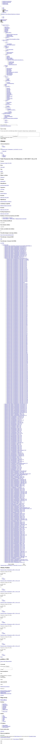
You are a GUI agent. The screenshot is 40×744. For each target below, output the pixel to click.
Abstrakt (8, 56)
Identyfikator (7, 80)
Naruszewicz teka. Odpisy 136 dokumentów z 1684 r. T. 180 (15, 555)
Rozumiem (21, 739)
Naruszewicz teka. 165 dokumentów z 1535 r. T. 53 (13, 439)
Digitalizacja (9, 108)
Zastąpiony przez (9, 96)
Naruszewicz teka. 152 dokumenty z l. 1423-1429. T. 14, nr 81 (17, 336)
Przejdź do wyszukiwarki (6, 2)
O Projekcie (4, 113)
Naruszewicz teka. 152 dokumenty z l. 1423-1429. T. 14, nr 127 (17, 379)
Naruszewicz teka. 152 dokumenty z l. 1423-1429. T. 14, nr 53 (17, 309)
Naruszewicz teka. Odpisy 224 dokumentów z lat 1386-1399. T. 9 (15, 253)
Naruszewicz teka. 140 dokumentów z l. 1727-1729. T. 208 (14, 557)
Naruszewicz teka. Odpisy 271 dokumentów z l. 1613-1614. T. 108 (16, 491)
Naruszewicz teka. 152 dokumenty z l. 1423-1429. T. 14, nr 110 (17, 363)
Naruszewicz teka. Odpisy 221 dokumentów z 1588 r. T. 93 (14, 477)
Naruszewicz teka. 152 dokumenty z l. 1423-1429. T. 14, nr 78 (17, 333)
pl (2, 7)
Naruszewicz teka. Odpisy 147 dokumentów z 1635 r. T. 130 (15, 511)
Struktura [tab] (4, 156)
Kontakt (10, 111)
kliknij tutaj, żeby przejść (4, 197)
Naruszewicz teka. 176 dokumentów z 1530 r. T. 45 (13, 432)
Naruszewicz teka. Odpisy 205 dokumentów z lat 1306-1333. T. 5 (15, 249)
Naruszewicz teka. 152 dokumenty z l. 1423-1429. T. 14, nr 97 (17, 351)
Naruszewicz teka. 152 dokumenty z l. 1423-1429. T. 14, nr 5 (17, 264)
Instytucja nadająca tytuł (13, 64)
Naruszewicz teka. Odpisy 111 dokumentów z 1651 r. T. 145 (15, 525)
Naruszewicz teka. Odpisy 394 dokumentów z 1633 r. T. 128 (15, 509)
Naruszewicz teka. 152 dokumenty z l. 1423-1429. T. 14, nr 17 (17, 275)
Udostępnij (6, 10)
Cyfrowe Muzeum (5, 217)
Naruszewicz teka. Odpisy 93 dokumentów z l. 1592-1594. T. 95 (15, 479)
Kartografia (6, 30)
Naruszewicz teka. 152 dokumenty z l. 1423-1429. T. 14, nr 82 (17, 337)
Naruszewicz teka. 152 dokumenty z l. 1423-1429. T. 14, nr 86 (17, 340)
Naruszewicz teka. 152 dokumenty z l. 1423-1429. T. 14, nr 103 (17, 356)
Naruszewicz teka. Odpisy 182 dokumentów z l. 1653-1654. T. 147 (16, 527)
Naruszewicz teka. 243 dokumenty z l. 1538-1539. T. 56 (14, 442)
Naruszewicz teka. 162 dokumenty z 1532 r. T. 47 (13, 434)
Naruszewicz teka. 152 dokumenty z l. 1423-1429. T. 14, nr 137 (17, 388)
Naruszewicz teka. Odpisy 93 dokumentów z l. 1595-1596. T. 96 (15, 480)
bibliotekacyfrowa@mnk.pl (4, 686)
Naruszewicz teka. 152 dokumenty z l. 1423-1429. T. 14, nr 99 (17, 353)
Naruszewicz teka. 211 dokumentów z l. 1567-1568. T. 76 (14, 461)
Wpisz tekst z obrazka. (9, 137)
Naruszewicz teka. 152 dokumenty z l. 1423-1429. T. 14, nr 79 (17, 334)
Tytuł (3, 715)
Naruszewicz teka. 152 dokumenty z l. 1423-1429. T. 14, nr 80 (17, 335)
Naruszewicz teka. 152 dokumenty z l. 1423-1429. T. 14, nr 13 (17, 272)
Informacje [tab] (4, 155)
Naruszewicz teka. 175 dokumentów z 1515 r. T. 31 (13, 419)
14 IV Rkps (2, 189)
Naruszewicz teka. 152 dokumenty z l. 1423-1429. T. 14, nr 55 (17, 311)
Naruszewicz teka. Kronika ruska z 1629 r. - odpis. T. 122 (14, 503)
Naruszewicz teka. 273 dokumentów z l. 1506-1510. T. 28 (14, 416)
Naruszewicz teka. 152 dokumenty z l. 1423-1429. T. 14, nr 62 (17, 318)
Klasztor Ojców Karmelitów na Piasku (13, 39)
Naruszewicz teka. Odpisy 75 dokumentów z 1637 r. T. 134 (14, 515)
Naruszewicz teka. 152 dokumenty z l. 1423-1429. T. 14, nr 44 (17, 301)
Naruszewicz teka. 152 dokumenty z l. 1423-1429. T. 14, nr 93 (17, 347)
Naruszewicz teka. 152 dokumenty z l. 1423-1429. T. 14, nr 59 (17, 315)
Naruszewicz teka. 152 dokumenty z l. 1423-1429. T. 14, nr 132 (17, 384)
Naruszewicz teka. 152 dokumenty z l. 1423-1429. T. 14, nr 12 (17, 271)
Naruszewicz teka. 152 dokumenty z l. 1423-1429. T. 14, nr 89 (17, 343)
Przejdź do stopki (5, 4)
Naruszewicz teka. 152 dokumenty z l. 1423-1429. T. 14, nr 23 (17, 281)
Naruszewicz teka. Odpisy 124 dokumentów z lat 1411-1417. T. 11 (16, 255)
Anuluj (2, 138)
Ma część (8, 88)
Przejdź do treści (5, 3)
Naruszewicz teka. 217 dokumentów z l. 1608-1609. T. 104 (14, 487)
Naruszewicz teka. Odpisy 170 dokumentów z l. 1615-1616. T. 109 (16, 492)
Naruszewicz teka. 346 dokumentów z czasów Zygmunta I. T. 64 (15, 450)
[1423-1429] (2, 167)
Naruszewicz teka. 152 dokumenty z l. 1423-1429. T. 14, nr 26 (17, 284)
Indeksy (3, 40)
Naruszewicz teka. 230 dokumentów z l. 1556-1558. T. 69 (14, 454)
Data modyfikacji (9, 73)
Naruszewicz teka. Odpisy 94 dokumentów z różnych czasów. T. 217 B (16, 560)
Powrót (2, 22)
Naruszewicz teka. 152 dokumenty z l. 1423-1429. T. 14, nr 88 (17, 342)
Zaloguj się (4, 12)
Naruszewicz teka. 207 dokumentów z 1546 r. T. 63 (13, 449)
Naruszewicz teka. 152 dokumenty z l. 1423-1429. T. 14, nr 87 (17, 341)
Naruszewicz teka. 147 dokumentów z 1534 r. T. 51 (13, 437)
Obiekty (6, 120)
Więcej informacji (16, 739)
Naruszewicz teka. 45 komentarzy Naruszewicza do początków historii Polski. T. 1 (18, 245)
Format (6, 76)
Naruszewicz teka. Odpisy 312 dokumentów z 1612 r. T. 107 (15, 490)
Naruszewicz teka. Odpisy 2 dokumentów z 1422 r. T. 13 (14, 257)
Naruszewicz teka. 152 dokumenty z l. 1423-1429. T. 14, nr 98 (17, 352)
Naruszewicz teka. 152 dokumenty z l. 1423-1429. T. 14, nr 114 (17, 367)
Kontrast (4, 9)
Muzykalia (6, 29)
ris (2, 145)
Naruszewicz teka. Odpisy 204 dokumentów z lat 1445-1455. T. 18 (16, 406)
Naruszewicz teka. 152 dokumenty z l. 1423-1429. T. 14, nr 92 (17, 346)
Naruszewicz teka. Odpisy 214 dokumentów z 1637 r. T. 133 (15, 514)
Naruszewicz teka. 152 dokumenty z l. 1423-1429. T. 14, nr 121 (17, 373)
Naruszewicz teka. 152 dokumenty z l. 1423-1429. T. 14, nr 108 (17, 361)
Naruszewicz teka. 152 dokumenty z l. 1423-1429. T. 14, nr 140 (17, 391)
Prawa (6, 100)
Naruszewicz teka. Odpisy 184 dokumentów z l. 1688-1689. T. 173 (16, 551)
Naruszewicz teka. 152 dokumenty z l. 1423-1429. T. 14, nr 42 (17, 299)
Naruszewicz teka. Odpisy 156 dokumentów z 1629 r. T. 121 (15, 502)
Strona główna (3, 699)
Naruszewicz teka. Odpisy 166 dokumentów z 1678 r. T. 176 (15, 554)
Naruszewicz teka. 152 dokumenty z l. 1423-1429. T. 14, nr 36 (17, 293)
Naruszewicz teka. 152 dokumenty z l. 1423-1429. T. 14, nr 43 (17, 300)
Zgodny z (8, 99)
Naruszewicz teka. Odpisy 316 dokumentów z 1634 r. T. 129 (15, 510)
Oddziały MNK (8, 32)
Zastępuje (8, 95)
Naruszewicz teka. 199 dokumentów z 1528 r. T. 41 (13, 428)
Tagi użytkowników (10, 49)
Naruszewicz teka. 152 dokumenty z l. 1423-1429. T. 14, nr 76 (17, 331)
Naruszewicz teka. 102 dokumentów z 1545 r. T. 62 (13, 448)
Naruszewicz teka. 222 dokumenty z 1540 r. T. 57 (13, 443)
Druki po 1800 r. (7, 27)
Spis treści (8, 57)
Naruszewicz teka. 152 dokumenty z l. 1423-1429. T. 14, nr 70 (17, 325)
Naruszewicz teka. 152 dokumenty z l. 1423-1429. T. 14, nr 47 (17, 304)
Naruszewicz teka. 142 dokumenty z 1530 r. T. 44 (13, 431)
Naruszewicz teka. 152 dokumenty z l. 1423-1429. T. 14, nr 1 (17, 260)
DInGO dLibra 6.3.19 (18, 736)
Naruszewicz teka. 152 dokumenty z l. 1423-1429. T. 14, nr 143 (17, 394)
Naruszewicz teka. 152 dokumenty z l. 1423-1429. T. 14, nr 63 (17, 319)
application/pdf (2, 181)
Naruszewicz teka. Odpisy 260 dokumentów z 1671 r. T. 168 (15, 547)
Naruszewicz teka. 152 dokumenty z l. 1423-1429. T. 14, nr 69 (17, 324)
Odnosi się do (9, 93)
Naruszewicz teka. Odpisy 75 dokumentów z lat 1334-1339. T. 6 (15, 250)
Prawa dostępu (9, 102)
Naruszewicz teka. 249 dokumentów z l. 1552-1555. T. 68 (14, 453)
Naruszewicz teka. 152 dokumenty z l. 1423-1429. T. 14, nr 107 (17, 360)
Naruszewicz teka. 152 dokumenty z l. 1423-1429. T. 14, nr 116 (17, 369)
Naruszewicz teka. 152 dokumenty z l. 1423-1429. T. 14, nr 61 (17, 317)
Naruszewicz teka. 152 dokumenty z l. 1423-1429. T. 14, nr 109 (17, 362)
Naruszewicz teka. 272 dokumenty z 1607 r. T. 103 (13, 486)
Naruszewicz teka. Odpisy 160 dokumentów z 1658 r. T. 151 (15, 531)
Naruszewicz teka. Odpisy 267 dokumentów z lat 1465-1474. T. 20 (16, 408)
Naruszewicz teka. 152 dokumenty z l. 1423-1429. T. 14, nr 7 (17, 266)
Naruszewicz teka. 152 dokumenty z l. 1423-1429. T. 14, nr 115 (17, 368)
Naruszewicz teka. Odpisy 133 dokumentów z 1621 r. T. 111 (15, 494)
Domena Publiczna (3, 193)
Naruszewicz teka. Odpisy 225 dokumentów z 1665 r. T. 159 (15, 538)
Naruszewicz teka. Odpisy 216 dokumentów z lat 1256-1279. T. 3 (15, 247)
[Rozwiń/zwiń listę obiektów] (9, 37)
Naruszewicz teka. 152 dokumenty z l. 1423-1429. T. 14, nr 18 (17, 276)
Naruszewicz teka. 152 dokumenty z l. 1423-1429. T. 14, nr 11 (17, 270)
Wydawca (6, 65)
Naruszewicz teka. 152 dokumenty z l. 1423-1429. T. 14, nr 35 (17, 292)
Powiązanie (7, 86)
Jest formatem (9, 92)
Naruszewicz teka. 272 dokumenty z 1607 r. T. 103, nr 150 (10, 635)
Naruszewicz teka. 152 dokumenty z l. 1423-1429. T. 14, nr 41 (17, 298)
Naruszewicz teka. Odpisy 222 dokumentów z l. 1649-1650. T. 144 (16, 524)
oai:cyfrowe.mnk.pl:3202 (4, 185)
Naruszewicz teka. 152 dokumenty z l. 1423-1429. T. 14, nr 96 (17, 350)
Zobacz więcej (4, 711)
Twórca (6, 45)
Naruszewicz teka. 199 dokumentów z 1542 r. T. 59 (13, 445)
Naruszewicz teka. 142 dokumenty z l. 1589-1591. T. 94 (14, 478)
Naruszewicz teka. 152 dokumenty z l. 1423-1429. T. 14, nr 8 (17, 267)
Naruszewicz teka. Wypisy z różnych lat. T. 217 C (13, 561)
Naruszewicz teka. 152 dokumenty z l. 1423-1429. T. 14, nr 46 (17, 303)
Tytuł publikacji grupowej (11, 44)
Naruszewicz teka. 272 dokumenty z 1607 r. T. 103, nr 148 (10, 569)
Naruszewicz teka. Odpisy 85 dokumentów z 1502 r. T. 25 (14, 413)
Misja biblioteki (7, 115)
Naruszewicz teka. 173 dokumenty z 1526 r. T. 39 (13, 426)
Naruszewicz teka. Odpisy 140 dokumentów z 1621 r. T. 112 (15, 495)
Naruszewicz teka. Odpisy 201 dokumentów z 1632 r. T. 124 (15, 505)
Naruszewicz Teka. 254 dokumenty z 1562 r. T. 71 (13, 456)
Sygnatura (8, 82)
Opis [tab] (3, 154)
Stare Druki (6, 26)
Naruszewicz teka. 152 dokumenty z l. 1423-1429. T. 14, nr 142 (17, 393)
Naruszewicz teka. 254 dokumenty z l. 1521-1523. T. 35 (14, 422)
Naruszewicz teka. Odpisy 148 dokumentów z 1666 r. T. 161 (15, 540)
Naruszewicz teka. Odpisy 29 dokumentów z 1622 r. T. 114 (14, 497)
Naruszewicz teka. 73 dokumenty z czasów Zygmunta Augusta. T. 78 (16, 463)
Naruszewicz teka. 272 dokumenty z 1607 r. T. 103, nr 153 (10, 602)
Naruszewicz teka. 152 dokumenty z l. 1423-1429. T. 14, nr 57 (17, 313)
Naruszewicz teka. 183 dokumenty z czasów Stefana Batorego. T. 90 (16, 474)
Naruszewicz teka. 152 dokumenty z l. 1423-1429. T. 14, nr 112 (17, 365)
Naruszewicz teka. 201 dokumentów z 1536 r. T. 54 (13, 440)
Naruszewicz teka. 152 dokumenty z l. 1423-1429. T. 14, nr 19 (17, 277)
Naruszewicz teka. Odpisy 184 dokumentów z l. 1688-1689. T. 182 (16, 556)
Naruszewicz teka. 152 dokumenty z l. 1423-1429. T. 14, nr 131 (17, 383)
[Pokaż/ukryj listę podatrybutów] (7, 54)
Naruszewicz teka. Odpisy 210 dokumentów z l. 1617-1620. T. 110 (16, 493)
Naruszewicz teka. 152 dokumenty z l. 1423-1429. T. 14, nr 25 (17, 283)
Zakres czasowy (9, 53)
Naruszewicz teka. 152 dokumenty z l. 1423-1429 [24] (16, 282)
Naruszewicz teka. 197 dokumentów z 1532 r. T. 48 (13, 435)
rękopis (1, 171)
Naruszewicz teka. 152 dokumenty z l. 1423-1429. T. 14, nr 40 (17, 297)
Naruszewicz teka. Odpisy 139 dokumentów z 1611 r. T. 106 (15, 489)
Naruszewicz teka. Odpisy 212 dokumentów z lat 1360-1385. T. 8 (15, 252)
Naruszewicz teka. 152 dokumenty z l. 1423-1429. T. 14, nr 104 (17, 357)
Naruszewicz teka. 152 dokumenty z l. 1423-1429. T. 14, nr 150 (17, 401)
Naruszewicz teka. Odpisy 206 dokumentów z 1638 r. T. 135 (15, 516)
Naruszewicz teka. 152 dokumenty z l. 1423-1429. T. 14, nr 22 (17, 280)
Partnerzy (7, 37)
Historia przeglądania (7, 118)
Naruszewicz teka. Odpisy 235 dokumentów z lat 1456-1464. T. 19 (16, 407)
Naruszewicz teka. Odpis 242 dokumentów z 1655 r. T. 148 (14, 528)
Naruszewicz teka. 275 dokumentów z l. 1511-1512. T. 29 (14, 417)
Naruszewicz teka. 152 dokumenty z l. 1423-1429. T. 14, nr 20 (17, 278)
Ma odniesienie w (9, 94)
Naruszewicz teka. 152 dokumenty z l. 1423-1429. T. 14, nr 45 (17, 302)
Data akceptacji (9, 70)
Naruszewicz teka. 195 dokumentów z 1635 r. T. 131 (13, 512)
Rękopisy (6, 31)
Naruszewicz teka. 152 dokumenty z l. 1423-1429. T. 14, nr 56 (17, 312)
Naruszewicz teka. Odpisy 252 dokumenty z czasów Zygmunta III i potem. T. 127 (18, 508)
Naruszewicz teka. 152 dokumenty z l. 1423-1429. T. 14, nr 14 (17, 273)
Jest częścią (8, 89)
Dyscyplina (10, 63)
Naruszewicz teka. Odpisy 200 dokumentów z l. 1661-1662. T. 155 (16, 534)
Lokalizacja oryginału (11, 109)
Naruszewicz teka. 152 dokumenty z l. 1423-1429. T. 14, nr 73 (17, 328)
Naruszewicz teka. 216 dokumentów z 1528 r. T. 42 (13, 429)
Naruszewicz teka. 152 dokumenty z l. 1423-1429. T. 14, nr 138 (17, 389)
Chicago (1, 669)
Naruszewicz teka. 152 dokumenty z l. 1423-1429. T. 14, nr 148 (17, 399)
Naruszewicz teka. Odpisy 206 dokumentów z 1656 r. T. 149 (15, 529)
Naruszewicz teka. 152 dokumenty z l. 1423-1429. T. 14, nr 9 (17, 268)
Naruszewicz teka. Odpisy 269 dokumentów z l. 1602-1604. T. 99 (15, 483)
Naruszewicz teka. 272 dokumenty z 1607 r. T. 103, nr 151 (10, 624)
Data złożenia (9, 69)
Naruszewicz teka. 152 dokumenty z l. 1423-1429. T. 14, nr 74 (17, 329)
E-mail (1, 136)
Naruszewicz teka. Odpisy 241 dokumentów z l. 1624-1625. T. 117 (16, 499)
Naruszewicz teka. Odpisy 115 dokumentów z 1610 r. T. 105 (15, 488)
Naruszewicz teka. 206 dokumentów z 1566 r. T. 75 (13, 460)
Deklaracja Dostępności (8, 116)
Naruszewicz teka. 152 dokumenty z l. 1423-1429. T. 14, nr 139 (17, 390)
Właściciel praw (8, 104)
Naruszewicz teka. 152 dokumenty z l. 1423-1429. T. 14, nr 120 (17, 372)
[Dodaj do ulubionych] (0, 575)
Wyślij (5, 138)
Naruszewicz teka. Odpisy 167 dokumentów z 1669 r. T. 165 (15, 544)
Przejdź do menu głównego (7, 1)
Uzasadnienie (15, 136)
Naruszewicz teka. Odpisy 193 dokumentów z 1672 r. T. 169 (15, 548)
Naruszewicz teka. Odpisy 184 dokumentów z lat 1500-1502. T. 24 (16, 412)
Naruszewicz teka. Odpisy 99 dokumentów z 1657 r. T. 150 (14, 530)
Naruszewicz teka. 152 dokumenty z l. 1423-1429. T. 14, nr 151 (17, 402)
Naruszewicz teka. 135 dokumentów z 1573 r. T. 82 (13, 467)
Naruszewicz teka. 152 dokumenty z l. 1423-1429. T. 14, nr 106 (17, 359)
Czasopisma (7, 28)
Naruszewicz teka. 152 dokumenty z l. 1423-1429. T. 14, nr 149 (17, 400)
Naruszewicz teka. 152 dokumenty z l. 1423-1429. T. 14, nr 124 (17, 376)
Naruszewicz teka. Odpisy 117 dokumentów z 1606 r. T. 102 (15, 485)
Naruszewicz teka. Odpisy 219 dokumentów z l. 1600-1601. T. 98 (15, 482)
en (3, 7)
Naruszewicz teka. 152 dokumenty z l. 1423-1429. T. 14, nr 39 (17, 296)
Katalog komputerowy (8, 112)
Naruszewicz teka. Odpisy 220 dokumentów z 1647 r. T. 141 (15, 521)
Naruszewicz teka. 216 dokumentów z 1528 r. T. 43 (13, 430)
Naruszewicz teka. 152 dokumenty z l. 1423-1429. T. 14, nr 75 (17, 330)
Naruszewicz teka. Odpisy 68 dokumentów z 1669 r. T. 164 (14, 543)
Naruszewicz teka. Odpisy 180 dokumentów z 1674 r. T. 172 (15, 550)
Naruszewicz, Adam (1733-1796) (5, 163)
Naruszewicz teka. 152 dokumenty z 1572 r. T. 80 (13, 465)
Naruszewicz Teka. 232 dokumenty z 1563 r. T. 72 (13, 457)
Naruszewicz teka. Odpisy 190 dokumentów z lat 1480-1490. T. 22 (16, 410)
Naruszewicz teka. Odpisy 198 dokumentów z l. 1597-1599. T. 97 (15, 481)
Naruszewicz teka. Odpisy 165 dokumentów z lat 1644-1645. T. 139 (16, 519)
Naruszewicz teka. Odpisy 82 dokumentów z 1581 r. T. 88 (14, 472)
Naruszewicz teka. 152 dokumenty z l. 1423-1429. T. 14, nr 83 (17, 338)
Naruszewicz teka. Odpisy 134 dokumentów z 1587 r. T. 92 (14, 476)
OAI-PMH (2, 243)
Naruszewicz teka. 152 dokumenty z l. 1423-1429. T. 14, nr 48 (17, 305)
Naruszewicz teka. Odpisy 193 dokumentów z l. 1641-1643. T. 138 (16, 518)
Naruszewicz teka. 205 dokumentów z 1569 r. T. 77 (13, 462)
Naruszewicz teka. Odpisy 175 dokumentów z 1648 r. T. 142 (15, 522)
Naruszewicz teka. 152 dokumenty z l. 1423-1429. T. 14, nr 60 (17, 316)
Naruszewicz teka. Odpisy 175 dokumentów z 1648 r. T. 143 (15, 523)
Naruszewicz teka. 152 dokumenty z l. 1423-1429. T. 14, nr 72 (17, 327)
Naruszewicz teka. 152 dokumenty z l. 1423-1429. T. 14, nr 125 (17, 377)
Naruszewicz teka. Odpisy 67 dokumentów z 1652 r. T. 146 (14, 526)
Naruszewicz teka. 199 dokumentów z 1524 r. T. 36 (13, 423)
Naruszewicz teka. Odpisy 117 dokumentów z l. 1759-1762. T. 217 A (16, 559)
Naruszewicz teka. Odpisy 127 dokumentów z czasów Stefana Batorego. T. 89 (17, 473)
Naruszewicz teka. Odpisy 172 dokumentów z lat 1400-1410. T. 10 (16, 254)
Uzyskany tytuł (11, 61)
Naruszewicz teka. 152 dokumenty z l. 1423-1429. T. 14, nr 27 (17, 285)
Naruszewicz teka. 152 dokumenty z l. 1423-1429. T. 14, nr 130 (17, 382)
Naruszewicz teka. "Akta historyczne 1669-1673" (13, 558)
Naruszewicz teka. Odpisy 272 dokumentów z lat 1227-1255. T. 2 (15, 246)
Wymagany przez (9, 98)
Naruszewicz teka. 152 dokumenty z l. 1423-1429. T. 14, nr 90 (17, 344)
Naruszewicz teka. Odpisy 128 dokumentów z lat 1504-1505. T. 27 (16, 415)
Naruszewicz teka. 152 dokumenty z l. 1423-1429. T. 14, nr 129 (17, 381)
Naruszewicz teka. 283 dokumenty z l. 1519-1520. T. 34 (14, 421)
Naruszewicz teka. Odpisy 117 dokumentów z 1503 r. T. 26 (14, 414)
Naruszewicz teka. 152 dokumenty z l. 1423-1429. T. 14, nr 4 (17, 263)
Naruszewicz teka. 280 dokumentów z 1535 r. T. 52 (13, 438)
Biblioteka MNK (9, 35)
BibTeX (3, 146)
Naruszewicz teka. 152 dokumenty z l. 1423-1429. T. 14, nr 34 (17, 291)
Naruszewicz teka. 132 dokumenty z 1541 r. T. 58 (13, 444)
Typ (5, 75)
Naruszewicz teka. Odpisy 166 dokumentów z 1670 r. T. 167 (15, 546)
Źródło (6, 84)
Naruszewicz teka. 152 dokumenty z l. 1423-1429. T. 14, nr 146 (17, 397)
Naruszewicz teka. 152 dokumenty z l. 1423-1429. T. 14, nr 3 (17, 262)
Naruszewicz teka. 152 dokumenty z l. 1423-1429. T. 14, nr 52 (17, 308)
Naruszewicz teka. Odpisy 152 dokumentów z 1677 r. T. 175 (15, 553)
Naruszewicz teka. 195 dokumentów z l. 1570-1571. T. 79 (14, 464)
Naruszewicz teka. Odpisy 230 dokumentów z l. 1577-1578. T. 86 (15, 470)
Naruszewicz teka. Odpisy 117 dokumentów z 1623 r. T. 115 (15, 498)
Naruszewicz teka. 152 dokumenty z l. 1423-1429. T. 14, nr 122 (17, 374)
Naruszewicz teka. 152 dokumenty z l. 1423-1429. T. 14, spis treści (18, 259)
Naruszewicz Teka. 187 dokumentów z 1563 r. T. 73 (13, 458)
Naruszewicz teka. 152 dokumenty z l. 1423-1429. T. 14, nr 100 (17, 354)
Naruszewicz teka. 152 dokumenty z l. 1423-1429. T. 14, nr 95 (17, 349)
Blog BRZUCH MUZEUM (5, 691)
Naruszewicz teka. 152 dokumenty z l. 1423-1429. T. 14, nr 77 (17, 332)
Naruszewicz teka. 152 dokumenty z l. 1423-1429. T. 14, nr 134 (17, 386)
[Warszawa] (2, 177)
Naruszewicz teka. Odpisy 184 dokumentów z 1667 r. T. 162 (15, 541)
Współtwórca (7, 46)
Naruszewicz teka (5, 244)
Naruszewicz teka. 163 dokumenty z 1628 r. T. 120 (13, 501)
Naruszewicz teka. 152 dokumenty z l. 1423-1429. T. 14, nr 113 (17, 366)
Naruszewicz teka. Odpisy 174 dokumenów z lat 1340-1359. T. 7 (15, 251)
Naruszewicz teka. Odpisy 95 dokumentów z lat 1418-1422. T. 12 (15, 256)
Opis (6, 54)
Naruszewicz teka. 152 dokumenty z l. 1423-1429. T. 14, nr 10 (17, 269)
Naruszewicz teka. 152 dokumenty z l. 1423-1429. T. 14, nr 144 (17, 395)
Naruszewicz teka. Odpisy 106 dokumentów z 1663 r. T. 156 (15, 535)
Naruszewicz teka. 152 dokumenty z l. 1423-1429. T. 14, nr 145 (17, 396)
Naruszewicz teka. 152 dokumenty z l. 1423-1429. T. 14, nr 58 (17, 314)
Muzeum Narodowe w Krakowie (5, 201)
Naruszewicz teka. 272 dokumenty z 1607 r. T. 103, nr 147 (10, 580)
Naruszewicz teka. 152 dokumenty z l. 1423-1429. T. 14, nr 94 (17, 348)
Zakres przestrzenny (10, 52)
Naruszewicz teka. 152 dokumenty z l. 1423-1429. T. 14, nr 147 (17, 398)
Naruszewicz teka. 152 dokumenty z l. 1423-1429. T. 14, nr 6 (17, 265)
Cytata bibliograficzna (10, 83)
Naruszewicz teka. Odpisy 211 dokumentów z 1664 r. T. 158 (15, 537)
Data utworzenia (9, 68)
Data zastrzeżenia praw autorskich (12, 72)
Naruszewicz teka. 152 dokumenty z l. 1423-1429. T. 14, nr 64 (17, 320)
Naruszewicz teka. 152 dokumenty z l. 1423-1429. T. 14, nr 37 (17, 294)
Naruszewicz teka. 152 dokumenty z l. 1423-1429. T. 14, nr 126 (17, 378)
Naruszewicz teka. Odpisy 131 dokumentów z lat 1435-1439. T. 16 (16, 404)
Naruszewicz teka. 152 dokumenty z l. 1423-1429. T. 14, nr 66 (17, 322)
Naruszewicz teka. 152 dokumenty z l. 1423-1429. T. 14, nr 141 (17, 392)
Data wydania (9, 71)
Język (5, 85)
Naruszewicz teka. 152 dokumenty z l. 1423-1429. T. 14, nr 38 (17, 295)
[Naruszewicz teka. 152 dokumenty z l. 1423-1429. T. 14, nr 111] (11, 149)
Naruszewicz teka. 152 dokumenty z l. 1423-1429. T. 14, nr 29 (17, 287)
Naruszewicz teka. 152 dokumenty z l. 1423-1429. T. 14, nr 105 (17, 358)
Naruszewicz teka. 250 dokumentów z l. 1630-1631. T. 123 (14, 504)
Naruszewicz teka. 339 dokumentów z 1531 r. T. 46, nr (14, 433)
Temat (6, 47)
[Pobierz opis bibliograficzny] (0, 576)
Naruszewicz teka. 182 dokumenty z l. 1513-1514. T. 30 (14, 418)
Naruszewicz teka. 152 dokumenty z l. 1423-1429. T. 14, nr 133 (17, 385)
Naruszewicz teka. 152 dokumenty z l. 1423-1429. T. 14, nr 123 (17, 375)
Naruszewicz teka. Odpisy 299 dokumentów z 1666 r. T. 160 (15, 539)
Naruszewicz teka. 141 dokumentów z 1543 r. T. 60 (13, 446)
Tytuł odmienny (9, 43)
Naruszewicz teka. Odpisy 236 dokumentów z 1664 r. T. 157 (15, 536)
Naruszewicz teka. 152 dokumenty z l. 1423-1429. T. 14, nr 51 (17, 307)
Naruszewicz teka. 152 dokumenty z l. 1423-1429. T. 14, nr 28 (17, 286)
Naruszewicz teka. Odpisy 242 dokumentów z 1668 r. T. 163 (15, 542)
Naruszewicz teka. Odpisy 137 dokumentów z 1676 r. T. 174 (15, 552)
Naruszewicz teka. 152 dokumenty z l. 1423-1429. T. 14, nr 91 (17, 345)
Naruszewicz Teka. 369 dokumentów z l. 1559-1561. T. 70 (14, 455)
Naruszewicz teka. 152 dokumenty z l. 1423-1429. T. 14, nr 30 (17, 288)
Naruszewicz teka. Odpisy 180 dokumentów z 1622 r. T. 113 (15, 496)
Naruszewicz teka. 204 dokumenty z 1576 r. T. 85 (13, 469)
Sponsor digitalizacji (10, 58)
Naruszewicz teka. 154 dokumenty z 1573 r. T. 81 (13, 466)
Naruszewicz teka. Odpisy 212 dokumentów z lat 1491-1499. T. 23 (16, 411)
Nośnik (8, 79)
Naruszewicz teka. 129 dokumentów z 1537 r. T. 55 (13, 441)
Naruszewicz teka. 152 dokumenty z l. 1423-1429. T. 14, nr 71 (17, 326)
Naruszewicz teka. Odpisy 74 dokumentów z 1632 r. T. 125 (14, 506)
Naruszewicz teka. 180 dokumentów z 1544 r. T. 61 (13, 447)
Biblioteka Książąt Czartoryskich (12, 34)
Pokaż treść (4, 151)
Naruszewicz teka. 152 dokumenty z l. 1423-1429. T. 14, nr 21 (17, 279)
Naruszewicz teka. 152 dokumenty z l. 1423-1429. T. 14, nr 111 (17, 364)
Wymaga (8, 97)
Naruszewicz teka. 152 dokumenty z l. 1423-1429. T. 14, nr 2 (17, 261)
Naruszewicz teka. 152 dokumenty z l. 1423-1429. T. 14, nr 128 (17, 380)
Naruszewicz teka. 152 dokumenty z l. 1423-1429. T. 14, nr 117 (17, 370)
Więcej (1, 656)
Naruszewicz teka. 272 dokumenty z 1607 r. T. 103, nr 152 (10, 613)
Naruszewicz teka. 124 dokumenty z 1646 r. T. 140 (13, 520)
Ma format (8, 91)
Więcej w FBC (3, 661)
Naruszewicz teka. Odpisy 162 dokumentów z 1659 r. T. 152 (15, 532)
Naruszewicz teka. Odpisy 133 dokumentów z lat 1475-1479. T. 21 (16, 409)
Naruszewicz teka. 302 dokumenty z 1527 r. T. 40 (13, 427)
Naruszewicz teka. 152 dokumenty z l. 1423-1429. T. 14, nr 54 (17, 310)
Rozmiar (8, 78)
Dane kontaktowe (5, 727)
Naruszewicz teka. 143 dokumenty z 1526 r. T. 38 (13, 425)
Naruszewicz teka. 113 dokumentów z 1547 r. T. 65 (13, 451)
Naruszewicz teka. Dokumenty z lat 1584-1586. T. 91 (13, 475)
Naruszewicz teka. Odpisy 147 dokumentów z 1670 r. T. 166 (15, 545)
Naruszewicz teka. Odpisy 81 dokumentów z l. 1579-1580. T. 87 (15, 471)
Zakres (6, 50)
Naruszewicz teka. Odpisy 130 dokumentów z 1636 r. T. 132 (15, 513)
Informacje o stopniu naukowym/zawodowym (15, 59)
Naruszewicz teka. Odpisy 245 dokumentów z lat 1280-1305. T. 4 (15, 248)
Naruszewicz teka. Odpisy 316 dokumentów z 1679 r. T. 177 (15, 562)
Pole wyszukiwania (3, 124)
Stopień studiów (11, 62)
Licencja (8, 103)
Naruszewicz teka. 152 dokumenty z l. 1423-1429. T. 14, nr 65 (17, 321)
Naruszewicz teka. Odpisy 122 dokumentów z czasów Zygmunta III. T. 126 (17, 507)
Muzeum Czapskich (10, 36)
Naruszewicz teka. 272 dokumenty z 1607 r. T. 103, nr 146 (10, 591)
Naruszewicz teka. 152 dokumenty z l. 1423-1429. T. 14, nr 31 (17, 289)
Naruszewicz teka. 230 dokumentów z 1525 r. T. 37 (13, 424)
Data (6, 66)
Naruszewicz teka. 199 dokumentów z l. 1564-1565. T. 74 (14, 459)
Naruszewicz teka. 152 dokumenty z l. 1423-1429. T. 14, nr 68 (17, 323)
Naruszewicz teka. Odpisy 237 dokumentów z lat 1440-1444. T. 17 (16, 405)
